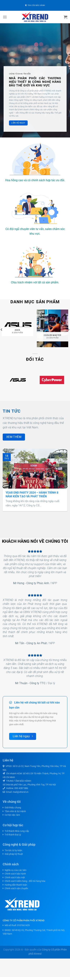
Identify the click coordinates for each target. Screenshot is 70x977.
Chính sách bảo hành (15, 873)
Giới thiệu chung (12, 807)
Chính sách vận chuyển (16, 888)
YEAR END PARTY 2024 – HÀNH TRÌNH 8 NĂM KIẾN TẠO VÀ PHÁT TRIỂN (32, 494)
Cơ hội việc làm (12, 815)
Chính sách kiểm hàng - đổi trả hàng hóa (24, 881)
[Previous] (3, 486)
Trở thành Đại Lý (12, 834)
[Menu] (5, 17)
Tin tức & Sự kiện (13, 850)
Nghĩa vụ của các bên (15, 870)
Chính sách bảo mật (14, 877)
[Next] (67, 486)
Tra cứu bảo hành (36, 5)
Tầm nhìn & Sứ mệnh (15, 811)
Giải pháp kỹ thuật (13, 854)
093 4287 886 (21, 788)
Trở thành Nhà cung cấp (16, 831)
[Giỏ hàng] (65, 17)
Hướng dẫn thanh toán (15, 884)
